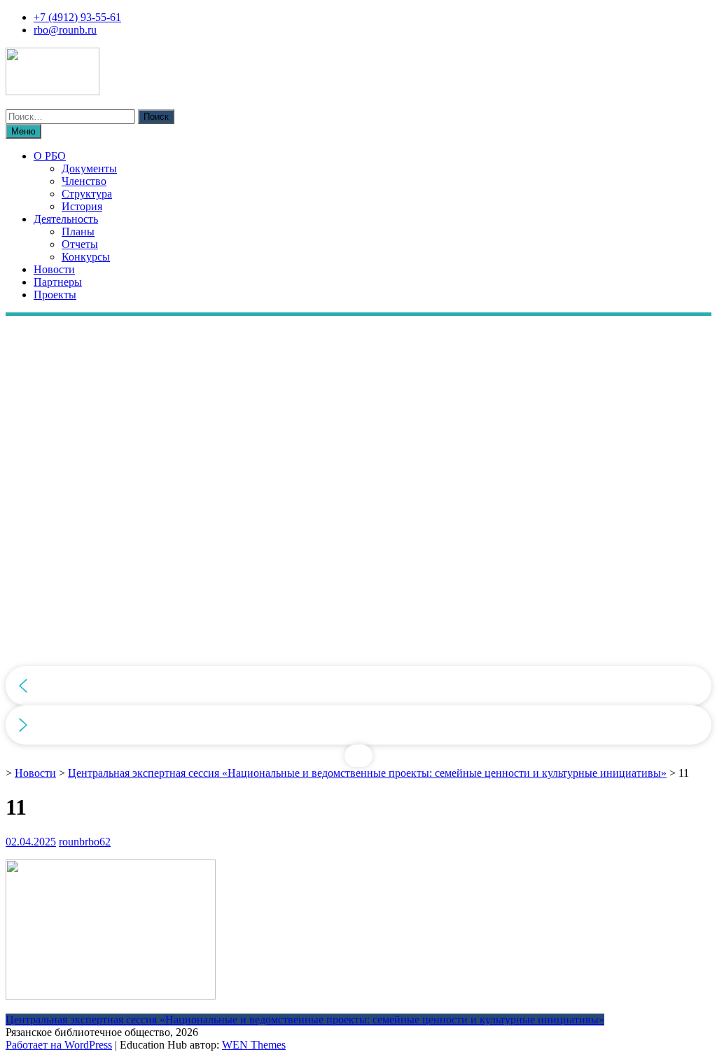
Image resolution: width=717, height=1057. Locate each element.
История (82, 206)
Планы (78, 231)
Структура (87, 194)
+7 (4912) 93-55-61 (77, 17)
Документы (89, 168)
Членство (84, 181)
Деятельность (66, 219)
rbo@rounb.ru (65, 30)
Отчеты (80, 244)
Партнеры (58, 282)
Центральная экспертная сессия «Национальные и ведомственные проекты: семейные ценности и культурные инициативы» (367, 773)
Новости (54, 269)
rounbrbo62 (85, 842)
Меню (23, 131)
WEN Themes (254, 1045)
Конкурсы (86, 257)
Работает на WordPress (59, 1045)
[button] (358, 685)
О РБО (50, 156)
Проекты (55, 294)
